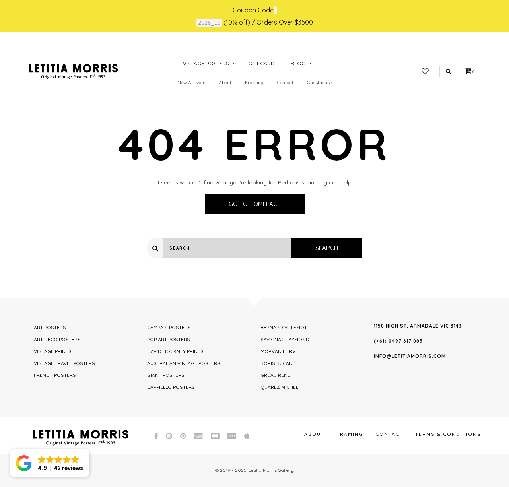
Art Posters (50, 327)
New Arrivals (191, 82)
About (225, 82)
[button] (49, 463)
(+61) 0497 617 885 (398, 341)
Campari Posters (169, 327)
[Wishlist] (425, 71)
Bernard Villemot (283, 327)
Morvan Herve (279, 351)
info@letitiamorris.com (410, 356)
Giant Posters (166, 375)
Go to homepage (255, 204)
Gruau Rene (275, 375)
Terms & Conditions (448, 434)
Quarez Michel (279, 387)
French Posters (55, 375)
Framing (254, 82)
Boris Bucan (276, 363)
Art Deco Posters (57, 339)
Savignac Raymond (284, 339)
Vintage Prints (53, 351)
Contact (285, 82)
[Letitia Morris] (73, 70)
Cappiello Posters (171, 387)
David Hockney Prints (175, 351)
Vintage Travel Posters (64, 363)
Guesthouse (319, 82)
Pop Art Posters (168, 339)
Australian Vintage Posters (183, 363)
